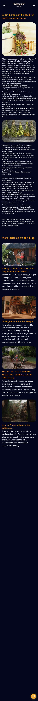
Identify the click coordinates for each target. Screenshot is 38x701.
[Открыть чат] (33, 696)
